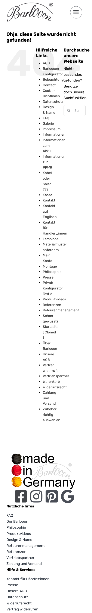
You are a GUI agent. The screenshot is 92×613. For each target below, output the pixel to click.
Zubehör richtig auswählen (51, 414)
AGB (46, 63)
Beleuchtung (53, 79)
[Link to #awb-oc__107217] (76, 12)
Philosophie (52, 272)
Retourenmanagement (61, 310)
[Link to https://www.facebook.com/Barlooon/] (21, 496)
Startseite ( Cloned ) (50, 332)
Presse (48, 277)
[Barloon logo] (29, 4)
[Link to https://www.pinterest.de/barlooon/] (52, 496)
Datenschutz (53, 102)
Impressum (52, 129)
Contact (49, 85)
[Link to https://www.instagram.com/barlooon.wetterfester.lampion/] (36, 496)
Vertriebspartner (56, 376)
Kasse (47, 195)
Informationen (54, 134)
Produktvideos (54, 299)
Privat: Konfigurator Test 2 (53, 288)
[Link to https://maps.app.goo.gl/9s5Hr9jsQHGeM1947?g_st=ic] (67, 496)
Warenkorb (51, 382)
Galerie (48, 123)
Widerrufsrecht (55, 387)
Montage (50, 266)
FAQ (46, 118)
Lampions (50, 239)
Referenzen (52, 305)
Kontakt (49, 200)
